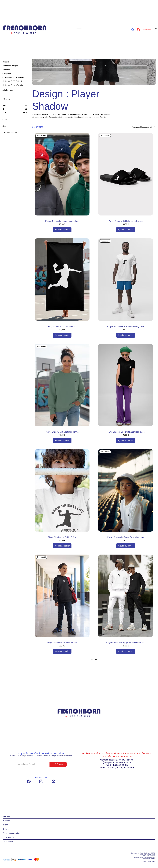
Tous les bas (8, 842)
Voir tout (6, 816)
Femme (6, 825)
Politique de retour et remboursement (144, 857)
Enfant (5, 829)
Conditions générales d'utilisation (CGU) (143, 853)
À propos (152, 860)
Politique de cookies (149, 858)
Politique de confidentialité (147, 854)
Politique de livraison (149, 855)
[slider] (3, 109)
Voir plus (93, 659)
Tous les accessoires (11, 833)
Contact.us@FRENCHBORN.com (117, 760)
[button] (156, 29)
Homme (6, 821)
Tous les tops (8, 837)
